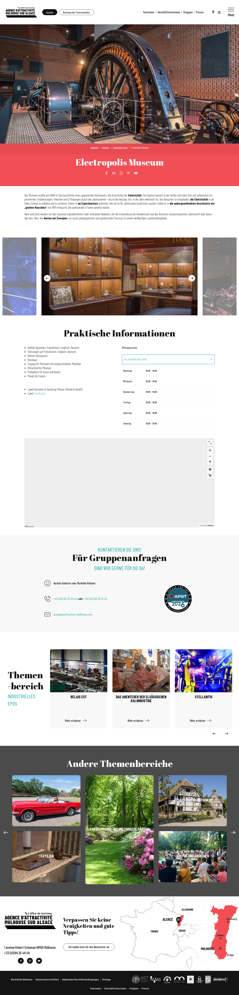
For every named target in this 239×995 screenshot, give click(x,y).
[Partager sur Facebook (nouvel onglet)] (104, 173)
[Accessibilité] (213, 11)
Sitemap (106, 979)
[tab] (165, 359)
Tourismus (148, 12)
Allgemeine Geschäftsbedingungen (80, 979)
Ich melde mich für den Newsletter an (88, 947)
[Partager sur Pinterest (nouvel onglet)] (126, 173)
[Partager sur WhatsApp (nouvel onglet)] (119, 173)
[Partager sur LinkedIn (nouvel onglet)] (112, 173)
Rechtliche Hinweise (21, 979)
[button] (49, 12)
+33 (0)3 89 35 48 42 (65, 599)
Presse (200, 12)
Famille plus (40, 393)
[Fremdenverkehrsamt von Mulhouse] (21, 12)
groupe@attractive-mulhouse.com (72, 614)
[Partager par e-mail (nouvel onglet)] (134, 173)
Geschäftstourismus (169, 12)
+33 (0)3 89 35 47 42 (95, 599)
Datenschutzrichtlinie (47, 979)
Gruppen (188, 12)
